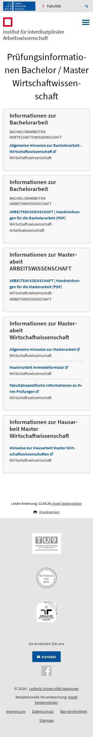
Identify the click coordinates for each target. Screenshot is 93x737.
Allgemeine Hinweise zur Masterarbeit (43, 349)
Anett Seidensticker (67, 503)
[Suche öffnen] (87, 6)
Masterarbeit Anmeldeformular (37, 367)
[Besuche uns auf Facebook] (46, 670)
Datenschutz (43, 711)
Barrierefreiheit (73, 711)
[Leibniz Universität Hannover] (19, 6)
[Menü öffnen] (86, 23)
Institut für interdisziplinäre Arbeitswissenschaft (33, 35)
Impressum (16, 711)
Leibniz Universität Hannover (54, 688)
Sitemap (46, 720)
